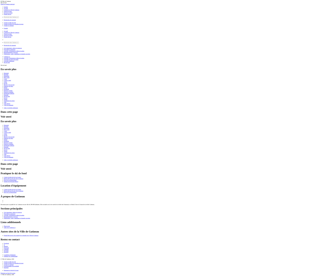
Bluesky (6, 246)
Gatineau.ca (7, 56)
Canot (5, 79)
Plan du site (7, 226)
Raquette (6, 95)
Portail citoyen (7, 14)
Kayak (5, 83)
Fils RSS (6, 252)
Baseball (6, 74)
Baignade (6, 73)
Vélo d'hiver (7, 103)
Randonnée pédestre (9, 93)
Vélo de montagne (8, 105)
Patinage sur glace (8, 86)
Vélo (5, 102)
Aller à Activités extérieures (11, 108)
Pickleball (6, 89)
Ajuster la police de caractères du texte (13, 24)
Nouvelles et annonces (9, 49)
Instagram (6, 247)
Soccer (5, 98)
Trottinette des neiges (9, 100)
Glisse (5, 82)
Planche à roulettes (8, 92)
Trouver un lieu (8, 11)
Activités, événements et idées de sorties (14, 51)
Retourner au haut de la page (11, 270)
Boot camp (6, 77)
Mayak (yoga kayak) (9, 84)
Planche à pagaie (8, 90)
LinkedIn (6, 249)
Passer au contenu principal (8, 4)
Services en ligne (8, 12)
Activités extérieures (9, 61)
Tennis (5, 99)
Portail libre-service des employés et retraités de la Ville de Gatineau (21, 235)
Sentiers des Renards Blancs (11, 181)
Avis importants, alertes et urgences (13, 48)
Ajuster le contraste (9, 25)
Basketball (6, 76)
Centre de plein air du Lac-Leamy (12, 177)
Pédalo (5, 87)
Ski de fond (7, 62)
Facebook (6, 243)
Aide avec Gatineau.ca (9, 227)
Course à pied (7, 80)
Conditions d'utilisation (10, 255)
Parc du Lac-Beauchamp (10, 180)
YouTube (6, 250)
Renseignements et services (11, 52)
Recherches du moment (10, 20)
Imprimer (6, 267)
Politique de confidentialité (10, 256)
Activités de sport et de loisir (11, 59)
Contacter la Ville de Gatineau (11, 10)
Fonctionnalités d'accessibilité (11, 266)
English (6, 7)
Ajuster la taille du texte (10, 22)
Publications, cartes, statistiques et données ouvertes (17, 54)
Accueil (6, 8)
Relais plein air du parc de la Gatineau (13, 178)
